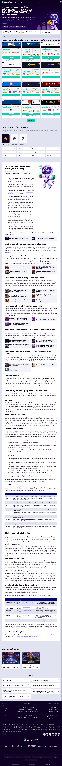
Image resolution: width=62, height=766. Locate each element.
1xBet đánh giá (31, 59)
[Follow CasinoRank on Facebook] (44, 740)
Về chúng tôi (53, 713)
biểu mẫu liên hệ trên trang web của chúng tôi (27, 636)
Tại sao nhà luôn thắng (28, 713)
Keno (6, 716)
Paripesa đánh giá (11, 78)
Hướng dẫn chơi (54, 2)
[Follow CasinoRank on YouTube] (52, 740)
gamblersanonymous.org (28, 602)
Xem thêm (30, 120)
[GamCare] (21, 752)
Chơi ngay (11, 57)
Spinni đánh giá (50, 78)
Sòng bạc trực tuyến (18, 2)
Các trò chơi (28, 2)
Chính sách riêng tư (52, 724)
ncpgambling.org (26, 607)
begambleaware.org (27, 610)
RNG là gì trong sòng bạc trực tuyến (28, 721)
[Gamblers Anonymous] (12, 752)
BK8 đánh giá (11, 59)
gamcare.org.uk (26, 615)
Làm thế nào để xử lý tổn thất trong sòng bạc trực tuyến (27, 723)
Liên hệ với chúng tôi (53, 715)
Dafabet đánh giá (50, 96)
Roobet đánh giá (31, 96)
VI (3, 740)
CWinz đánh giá (31, 78)
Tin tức (61, 2)
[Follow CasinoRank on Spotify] (55, 740)
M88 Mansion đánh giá (31, 115)
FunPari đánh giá (50, 59)
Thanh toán (45, 2)
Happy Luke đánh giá (11, 96)
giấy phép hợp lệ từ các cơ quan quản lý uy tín (23, 432)
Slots (6, 721)
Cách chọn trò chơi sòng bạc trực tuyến (28, 715)
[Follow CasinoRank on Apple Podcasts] (58, 740)
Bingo (6, 714)
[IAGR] (6, 752)
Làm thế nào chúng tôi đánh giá (52, 718)
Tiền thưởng (37, 2)
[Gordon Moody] (31, 752)
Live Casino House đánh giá (50, 115)
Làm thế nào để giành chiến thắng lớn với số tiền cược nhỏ (27, 718)
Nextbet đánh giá (11, 115)
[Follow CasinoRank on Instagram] (47, 740)
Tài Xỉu (6, 718)
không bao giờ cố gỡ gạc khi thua (14, 551)
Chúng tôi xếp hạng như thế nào (52, 721)
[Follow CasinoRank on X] (49, 740)
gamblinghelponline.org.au (28, 619)
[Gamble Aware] (48, 752)
